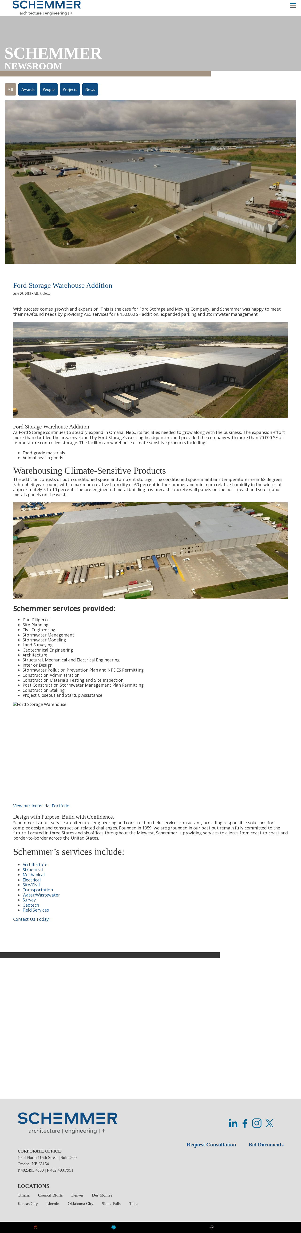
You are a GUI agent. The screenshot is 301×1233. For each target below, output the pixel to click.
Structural (33, 870)
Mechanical (34, 874)
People (49, 89)
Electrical (32, 880)
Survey (29, 900)
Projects (70, 89)
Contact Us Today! (31, 919)
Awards (28, 89)
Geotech (31, 905)
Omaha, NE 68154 (33, 1163)
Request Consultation (211, 1144)
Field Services (36, 910)
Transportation (38, 890)
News (90, 89)
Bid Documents (266, 1144)
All (10, 89)
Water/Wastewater (41, 895)
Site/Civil (31, 885)
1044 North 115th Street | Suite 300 (47, 1157)
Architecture (35, 864)
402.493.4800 (32, 1170)
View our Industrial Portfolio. (41, 806)
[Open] (293, 7)
